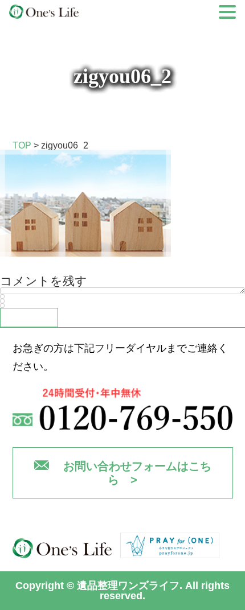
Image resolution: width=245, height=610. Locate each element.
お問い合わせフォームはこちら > (137, 473)
